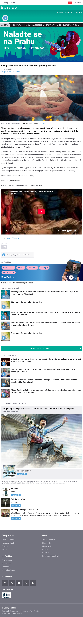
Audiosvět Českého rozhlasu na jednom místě (17, 283)
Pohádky (31, 268)
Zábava (5, 25)
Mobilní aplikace (8, 570)
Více (76, 25)
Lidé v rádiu (47, 546)
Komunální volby (8, 543)
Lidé (59, 25)
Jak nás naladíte (48, 540)
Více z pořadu (9, 356)
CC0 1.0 (41, 123)
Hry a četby (7, 268)
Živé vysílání (7, 272)
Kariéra (45, 549)
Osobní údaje (14, 611)
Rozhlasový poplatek (50, 556)
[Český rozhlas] (8, 2)
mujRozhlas (6, 262)
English (36, 611)
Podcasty (6, 567)
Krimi (20, 268)
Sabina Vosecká (13, 238)
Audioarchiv (69, 12)
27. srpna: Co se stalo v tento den (26, 302)
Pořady (26, 25)
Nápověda (46, 543)
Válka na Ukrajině (8, 540)
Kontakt (45, 553)
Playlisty (50, 25)
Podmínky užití (27, 611)
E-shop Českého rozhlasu (15, 404)
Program (59, 12)
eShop (4, 549)
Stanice (5, 546)
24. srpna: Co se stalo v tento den (26, 333)
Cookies (5, 611)
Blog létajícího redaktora (10, 72)
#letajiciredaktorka (12, 180)
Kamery (79, 12)
